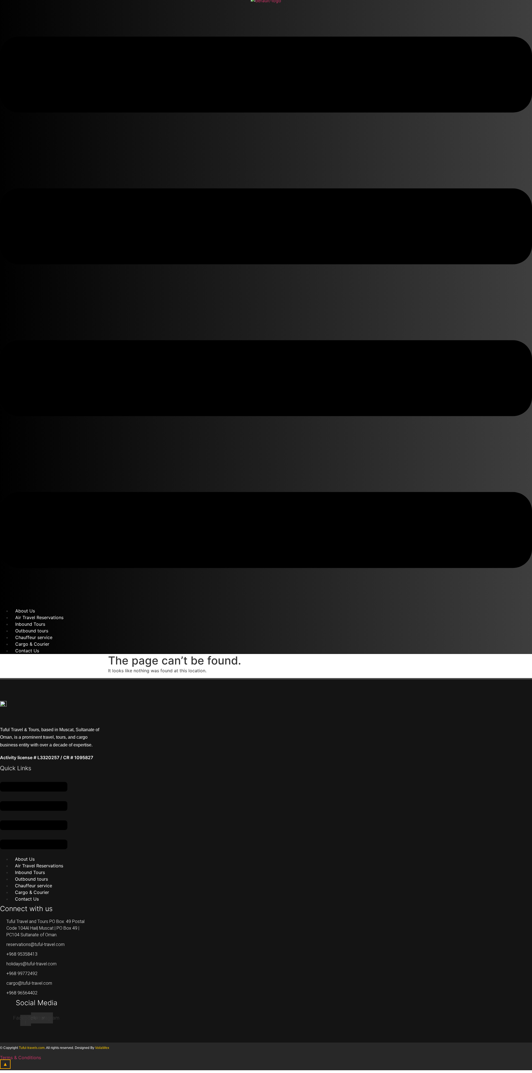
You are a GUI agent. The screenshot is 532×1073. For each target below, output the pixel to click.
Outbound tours (31, 879)
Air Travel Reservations (39, 865)
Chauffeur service (33, 885)
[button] (33, 816)
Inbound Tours (30, 872)
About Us (25, 859)
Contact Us (27, 650)
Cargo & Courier (32, 892)
